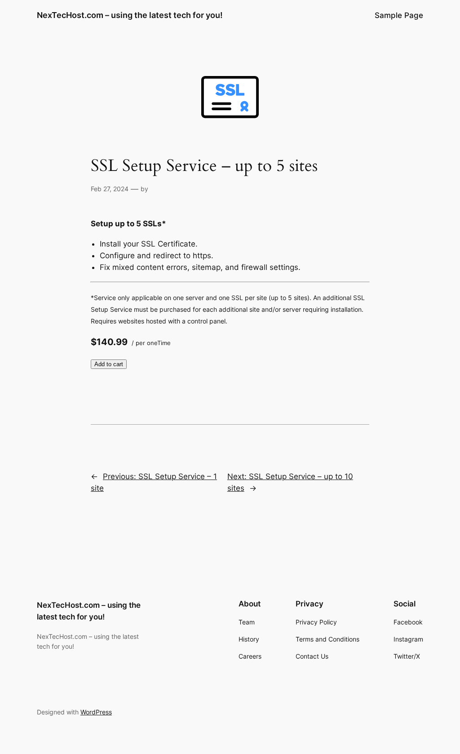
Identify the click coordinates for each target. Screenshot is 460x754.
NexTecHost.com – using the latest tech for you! (130, 15)
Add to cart (108, 364)
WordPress (96, 712)
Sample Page (399, 15)
